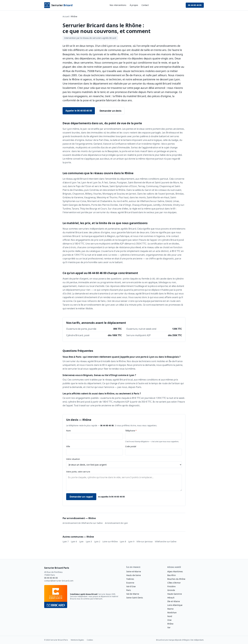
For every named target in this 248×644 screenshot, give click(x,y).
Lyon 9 (131, 541)
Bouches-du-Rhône (176, 579)
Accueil (66, 16)
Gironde (171, 590)
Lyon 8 (123, 541)
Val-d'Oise (131, 586)
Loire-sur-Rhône (110, 541)
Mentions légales (77, 640)
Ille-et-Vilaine (173, 601)
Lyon (81, 541)
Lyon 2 (97, 541)
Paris (128, 590)
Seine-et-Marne (133, 571)
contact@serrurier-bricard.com (58, 580)
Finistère (171, 586)
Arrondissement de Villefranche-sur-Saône (83, 523)
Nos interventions (118, 5)
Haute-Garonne (174, 593)
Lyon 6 (74, 541)
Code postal (130, 446)
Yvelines (130, 579)
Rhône (170, 623)
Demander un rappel (81, 496)
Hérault (170, 597)
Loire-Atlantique (174, 605)
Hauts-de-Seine (133, 575)
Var (168, 627)
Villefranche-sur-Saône (165, 541)
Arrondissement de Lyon (116, 523)
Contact (145, 5)
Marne (170, 608)
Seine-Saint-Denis (134, 597)
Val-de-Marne (132, 593)
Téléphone (131, 430)
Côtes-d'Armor (174, 582)
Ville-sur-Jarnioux (144, 541)
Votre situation (73, 459)
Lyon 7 (66, 541)
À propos (134, 5)
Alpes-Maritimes (175, 571)
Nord (169, 616)
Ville (68, 446)
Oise (169, 620)
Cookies (90, 640)
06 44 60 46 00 (195, 5)
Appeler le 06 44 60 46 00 (78, 110)
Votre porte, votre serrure (78, 471)
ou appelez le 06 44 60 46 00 (111, 496)
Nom (68, 430)
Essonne (130, 582)
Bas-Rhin (171, 575)
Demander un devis (110, 110)
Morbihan (172, 612)
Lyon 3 (89, 541)
